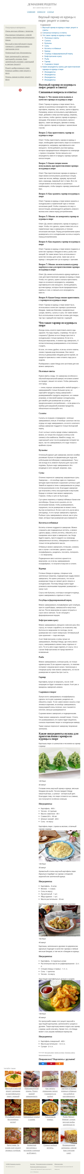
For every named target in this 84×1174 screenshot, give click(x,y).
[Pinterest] (51, 1063)
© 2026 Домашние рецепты (13, 1164)
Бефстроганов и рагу (53, 56)
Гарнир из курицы (59, 1052)
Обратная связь (58, 1164)
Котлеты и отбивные (53, 48)
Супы (47, 45)
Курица (47, 51)
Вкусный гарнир (49, 1052)
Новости (41, 11)
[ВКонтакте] (43, 1063)
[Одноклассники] (59, 1063)
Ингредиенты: (50, 72)
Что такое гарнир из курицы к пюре (56, 35)
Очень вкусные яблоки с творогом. (19, 31)
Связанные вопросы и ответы (54, 32)
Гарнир (47, 61)
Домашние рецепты (42, 4)
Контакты (32, 1164)
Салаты (48, 40)
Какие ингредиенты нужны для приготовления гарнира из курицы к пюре (61, 68)
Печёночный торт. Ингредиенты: (18, 53)
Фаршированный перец (45, 1055)
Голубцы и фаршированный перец (59, 53)
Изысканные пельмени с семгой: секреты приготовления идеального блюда (19, 37)
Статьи (50, 11)
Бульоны (48, 43)
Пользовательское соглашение (44, 1164)
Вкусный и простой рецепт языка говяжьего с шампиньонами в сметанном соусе (18, 46)
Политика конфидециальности (38, 1166)
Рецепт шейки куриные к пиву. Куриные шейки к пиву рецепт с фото (18, 70)
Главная (31, 11)
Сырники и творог (52, 64)
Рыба (47, 59)
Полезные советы (52, 38)
